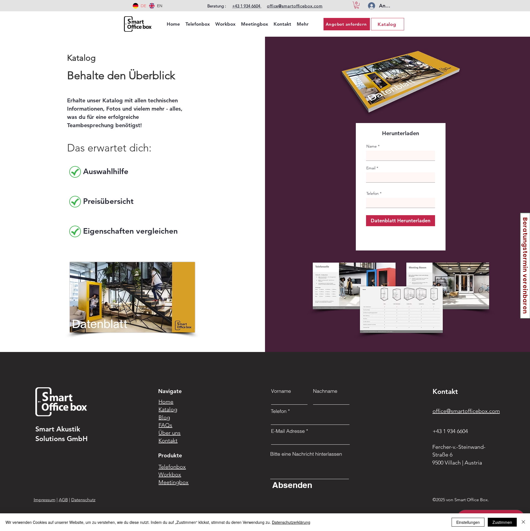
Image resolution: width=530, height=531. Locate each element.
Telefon (372, 193)
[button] (357, 5)
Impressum (44, 499)
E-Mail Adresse (288, 431)
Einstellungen (468, 522)
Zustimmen (502, 522)
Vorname (281, 391)
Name (371, 146)
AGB (63, 499)
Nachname (325, 391)
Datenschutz (83, 499)
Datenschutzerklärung (291, 522)
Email (370, 168)
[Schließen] (523, 522)
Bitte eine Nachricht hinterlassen (306, 454)
